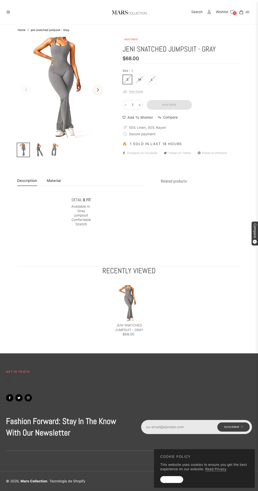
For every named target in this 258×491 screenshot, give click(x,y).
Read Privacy (215, 469)
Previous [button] (26, 89)
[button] (197, 12)
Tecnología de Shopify (67, 481)
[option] (62, 87)
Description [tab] (27, 180)
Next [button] (98, 89)
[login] (209, 12)
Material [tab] (54, 180)
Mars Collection (34, 481)
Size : (128, 70)
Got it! (171, 479)
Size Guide (136, 91)
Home (21, 30)
